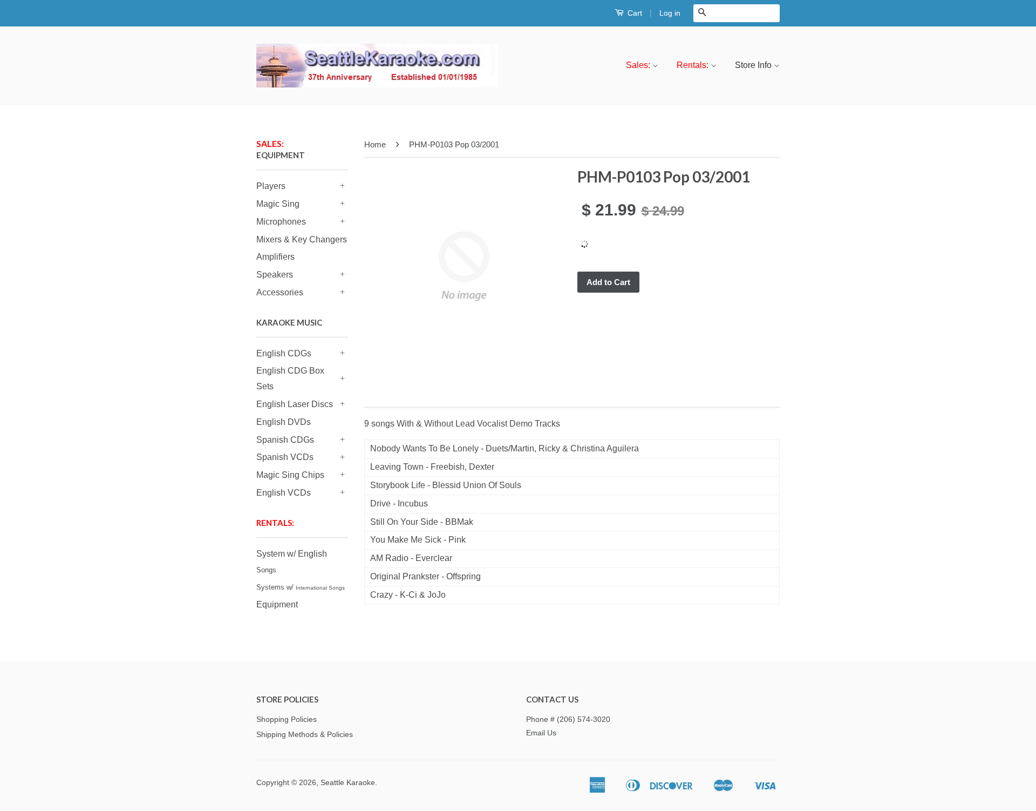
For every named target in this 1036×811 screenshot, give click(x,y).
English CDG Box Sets (290, 378)
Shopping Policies (286, 719)
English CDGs (283, 353)
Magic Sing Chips (290, 474)
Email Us (541, 733)
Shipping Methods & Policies (304, 735)
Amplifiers (275, 256)
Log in (669, 13)
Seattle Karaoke (348, 783)
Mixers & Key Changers (301, 239)
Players (270, 186)
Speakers (274, 274)
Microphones (281, 221)
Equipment (277, 604)
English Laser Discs (294, 404)
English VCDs (283, 492)
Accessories (279, 292)
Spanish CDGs (285, 439)
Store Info (754, 65)
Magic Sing (277, 203)
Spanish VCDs (284, 457)
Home (375, 144)
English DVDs (283, 422)
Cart (633, 13)
